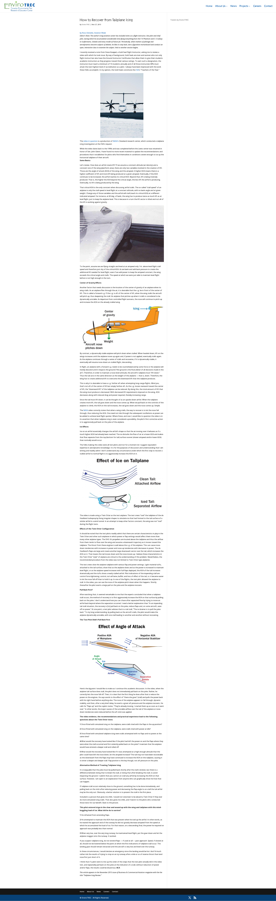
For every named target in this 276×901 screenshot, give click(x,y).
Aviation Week (100, 33)
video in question (90, 141)
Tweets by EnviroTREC (179, 20)
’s (116, 141)
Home (209, 6)
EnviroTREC (86, 24)
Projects (244, 6)
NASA (85, 410)
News (234, 6)
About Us (220, 6)
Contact (268, 6)
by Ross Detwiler (86, 33)
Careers (257, 6)
